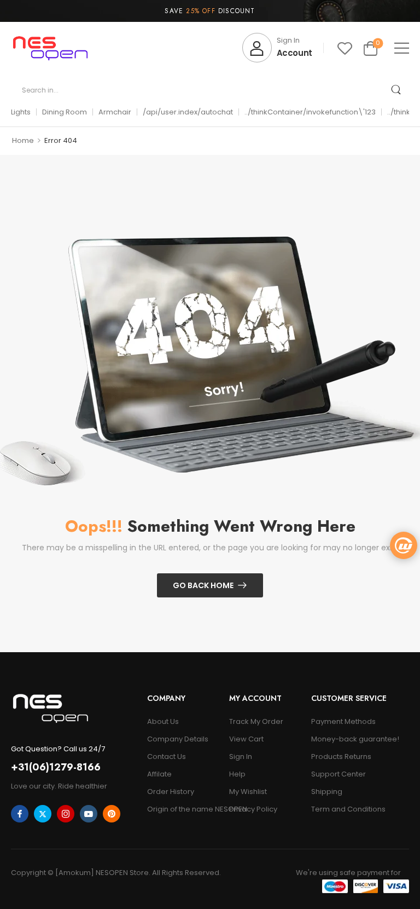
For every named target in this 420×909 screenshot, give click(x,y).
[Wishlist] (344, 48)
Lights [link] (21, 112)
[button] (401, 48)
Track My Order (256, 721)
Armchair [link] (114, 112)
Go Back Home (203, 585)
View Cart (246, 739)
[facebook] (19, 813)
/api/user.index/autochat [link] (188, 112)
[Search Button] (395, 90)
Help (237, 774)
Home (23, 140)
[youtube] (88, 813)
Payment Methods (343, 721)
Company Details (177, 739)
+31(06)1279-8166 (56, 767)
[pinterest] (111, 813)
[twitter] (42, 813)
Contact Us (166, 756)
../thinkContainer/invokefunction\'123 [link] (310, 112)
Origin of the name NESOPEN (182, 809)
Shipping (326, 791)
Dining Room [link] (64, 112)
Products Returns (341, 756)
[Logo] (50, 48)
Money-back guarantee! (355, 739)
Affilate (159, 774)
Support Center (338, 774)
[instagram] (65, 813)
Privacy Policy (253, 809)
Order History (170, 791)
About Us (163, 721)
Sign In (240, 756)
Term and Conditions (348, 809)
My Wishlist (248, 791)
